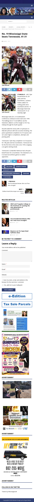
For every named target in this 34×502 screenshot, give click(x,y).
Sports (11, 27)
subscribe (26, 173)
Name (4, 264)
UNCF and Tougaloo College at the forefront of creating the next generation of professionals (20, 206)
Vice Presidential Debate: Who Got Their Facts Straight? (20, 219)
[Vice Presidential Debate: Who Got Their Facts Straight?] (5, 222)
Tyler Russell (7, 177)
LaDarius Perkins (21, 166)
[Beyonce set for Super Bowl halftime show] (5, 232)
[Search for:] (17, 21)
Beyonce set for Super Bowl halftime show (19, 232)
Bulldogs (9, 166)
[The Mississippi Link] (17, 14)
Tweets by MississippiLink (9, 491)
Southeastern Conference (11, 173)
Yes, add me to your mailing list (13, 285)
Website (4, 275)
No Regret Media (26, 500)
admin (13, 211)
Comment (5, 250)
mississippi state (8, 170)
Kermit (5, 41)
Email (3, 269)
